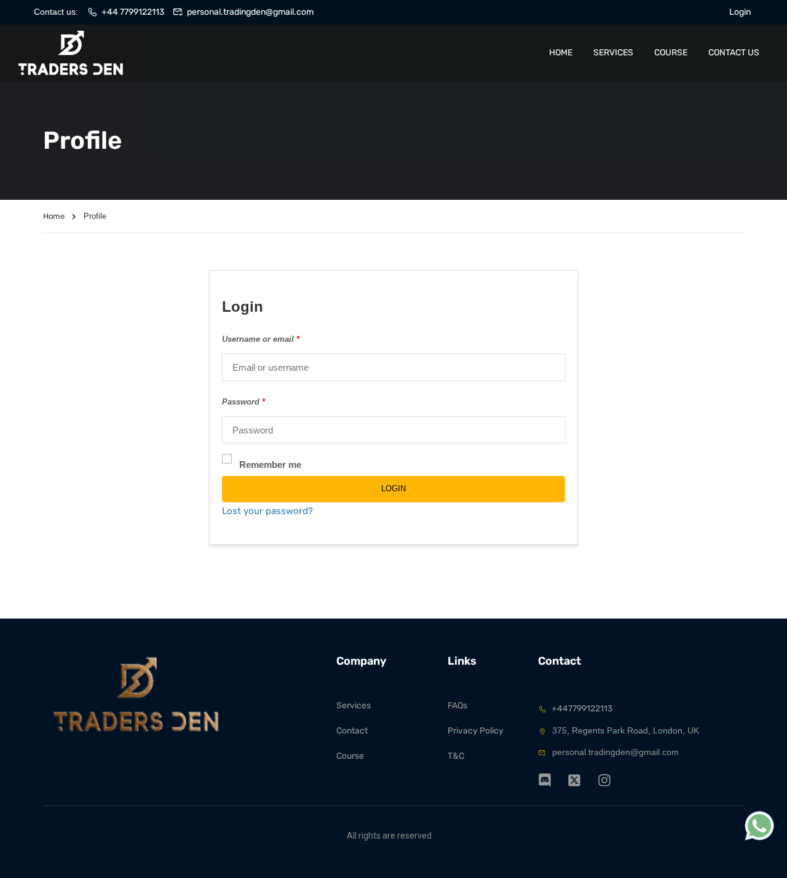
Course (670, 52)
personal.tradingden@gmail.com (250, 12)
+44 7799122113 (132, 12)
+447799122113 (582, 708)
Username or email (260, 339)
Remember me (270, 464)
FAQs (457, 705)
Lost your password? (267, 510)
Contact (352, 731)
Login (740, 12)
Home (560, 52)
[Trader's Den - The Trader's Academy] (70, 53)
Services (613, 52)
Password (243, 401)
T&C (456, 756)
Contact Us (733, 52)
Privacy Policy (476, 731)
